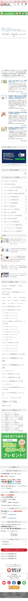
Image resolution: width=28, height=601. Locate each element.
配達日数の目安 (12, 514)
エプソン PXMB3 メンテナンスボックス (9, 326)
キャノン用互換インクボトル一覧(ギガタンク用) (12, 416)
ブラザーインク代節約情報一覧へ (9, 558)
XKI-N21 (23, 300)
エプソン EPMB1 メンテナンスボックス (15, 303)
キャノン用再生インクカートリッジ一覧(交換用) (12, 419)
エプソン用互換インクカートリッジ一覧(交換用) (12, 425)
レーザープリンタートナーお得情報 (12, 228)
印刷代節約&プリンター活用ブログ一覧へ (14, 550)
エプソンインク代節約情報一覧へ (9, 556)
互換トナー (6, 405)
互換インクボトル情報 (9, 212)
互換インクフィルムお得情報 (10, 221)
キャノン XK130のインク (7, 384)
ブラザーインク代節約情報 (10, 202)
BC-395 (20, 285)
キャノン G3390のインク (7, 339)
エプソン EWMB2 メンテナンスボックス (10, 315)
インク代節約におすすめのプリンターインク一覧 (13, 76)
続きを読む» (24, 93)
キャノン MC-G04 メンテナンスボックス (10, 350)
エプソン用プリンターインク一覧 (8, 421)
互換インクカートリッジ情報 (10, 209)
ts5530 (4, 297)
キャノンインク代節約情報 (10, 196)
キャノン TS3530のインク (12, 359)
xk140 (3, 300)
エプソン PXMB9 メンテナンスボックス (9, 334)
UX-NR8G (22, 297)
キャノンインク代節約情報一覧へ (9, 553)
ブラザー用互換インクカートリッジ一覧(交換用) (12, 430)
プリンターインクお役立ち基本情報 (12, 187)
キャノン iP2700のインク (10, 342)
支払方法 (12, 476)
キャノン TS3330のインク (13, 354)
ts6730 (15, 297)
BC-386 (12, 285)
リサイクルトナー (15, 397)
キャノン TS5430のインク (13, 366)
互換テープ (9, 401)
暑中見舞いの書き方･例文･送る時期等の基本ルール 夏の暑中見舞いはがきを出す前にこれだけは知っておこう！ (18, 97)
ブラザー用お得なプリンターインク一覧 (10, 427)
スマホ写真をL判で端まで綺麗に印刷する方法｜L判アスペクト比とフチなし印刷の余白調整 (18, 250)
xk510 (9, 300)
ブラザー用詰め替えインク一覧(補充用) (10, 429)
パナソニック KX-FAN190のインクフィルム (13, 388)
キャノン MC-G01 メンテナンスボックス (10, 345)
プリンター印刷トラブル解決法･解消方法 (13, 193)
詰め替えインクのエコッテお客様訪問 (12, 231)
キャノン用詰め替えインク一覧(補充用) (10, 414)
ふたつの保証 (14, 534)
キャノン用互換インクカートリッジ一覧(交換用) (12, 417)
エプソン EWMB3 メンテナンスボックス (10, 318)
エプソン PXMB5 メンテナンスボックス (9, 329)
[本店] (5, 4)
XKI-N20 (15, 300)
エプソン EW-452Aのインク (11, 310)
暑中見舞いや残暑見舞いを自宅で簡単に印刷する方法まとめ (18, 113)
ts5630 (9, 297)
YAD (4, 303)
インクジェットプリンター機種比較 (12, 224)
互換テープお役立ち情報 (9, 218)
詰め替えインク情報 (8, 206)
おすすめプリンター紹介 (9, 181)
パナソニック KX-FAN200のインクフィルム (13, 393)
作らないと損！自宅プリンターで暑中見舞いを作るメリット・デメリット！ (18, 81)
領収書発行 (8, 488)
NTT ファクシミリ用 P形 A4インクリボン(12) (13, 293)
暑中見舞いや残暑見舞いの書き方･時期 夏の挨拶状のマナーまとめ (17, 128)
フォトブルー (5, 397)
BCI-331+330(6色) (7, 288)
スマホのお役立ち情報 (9, 184)
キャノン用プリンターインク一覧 (8, 412)
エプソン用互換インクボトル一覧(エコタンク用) (12, 424)
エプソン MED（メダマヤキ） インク (13, 322)
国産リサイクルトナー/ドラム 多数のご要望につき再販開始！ (14, 1)
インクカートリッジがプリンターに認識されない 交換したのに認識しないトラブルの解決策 (18, 275)
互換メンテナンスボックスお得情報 (12, 215)
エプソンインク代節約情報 (10, 199)
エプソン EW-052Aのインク (11, 306)
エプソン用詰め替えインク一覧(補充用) (10, 422)
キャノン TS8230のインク (10, 374)
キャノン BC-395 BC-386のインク (8, 337)
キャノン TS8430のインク (12, 381)
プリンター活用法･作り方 (9, 190)
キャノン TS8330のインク (11, 377)
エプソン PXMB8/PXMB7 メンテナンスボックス (11, 331)
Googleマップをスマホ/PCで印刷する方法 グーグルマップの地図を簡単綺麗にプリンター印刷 (18, 267)
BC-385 (4, 285)
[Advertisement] (14, 54)
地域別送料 (15, 502)
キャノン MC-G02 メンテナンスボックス (10, 348)
